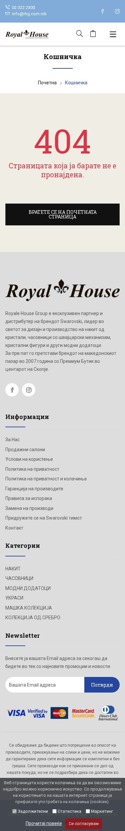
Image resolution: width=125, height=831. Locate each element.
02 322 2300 (23, 7)
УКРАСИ (14, 598)
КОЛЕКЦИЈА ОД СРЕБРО (32, 617)
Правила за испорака (28, 498)
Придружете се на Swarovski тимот (43, 518)
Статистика (69, 811)
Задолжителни (33, 811)
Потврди (102, 685)
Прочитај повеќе (44, 823)
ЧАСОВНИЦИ (19, 578)
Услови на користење (29, 459)
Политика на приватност (32, 469)
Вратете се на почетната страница (63, 214)
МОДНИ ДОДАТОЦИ (28, 588)
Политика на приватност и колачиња (46, 478)
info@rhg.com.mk (29, 13)
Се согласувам (84, 823)
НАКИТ (13, 568)
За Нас (12, 439)
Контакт (14, 528)
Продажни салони (25, 449)
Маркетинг (102, 811)
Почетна (47, 82)
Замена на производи (29, 508)
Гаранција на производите (34, 488)
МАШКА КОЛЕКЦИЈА (28, 608)
